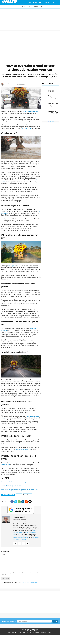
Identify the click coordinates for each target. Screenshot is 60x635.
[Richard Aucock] (2, 84)
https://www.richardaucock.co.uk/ (20, 519)
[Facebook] (12, 501)
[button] (56, 2)
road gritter (12, 266)
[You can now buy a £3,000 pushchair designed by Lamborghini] (44, 91)
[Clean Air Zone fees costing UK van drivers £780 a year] (44, 98)
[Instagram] (15, 543)
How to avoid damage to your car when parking (53, 105)
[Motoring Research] (9, 2)
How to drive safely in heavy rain (11, 486)
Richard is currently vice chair (25, 533)
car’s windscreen (26, 128)
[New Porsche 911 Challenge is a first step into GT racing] (44, 114)
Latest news (48, 83)
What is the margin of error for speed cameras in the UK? (19, 489)
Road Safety (27, 495)
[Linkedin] (22, 501)
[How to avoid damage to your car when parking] (44, 106)
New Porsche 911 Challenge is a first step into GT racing (53, 112)
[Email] (30, 501)
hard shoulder (5, 464)
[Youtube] (27, 543)
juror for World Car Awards (21, 538)
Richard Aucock (8, 84)
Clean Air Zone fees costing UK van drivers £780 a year (53, 97)
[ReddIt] (26, 501)
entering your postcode (23, 449)
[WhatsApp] (19, 501)
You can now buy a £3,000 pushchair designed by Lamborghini (52, 89)
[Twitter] (15, 501)
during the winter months (30, 111)
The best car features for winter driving (13, 482)
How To (18, 495)
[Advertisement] (30, 42)
